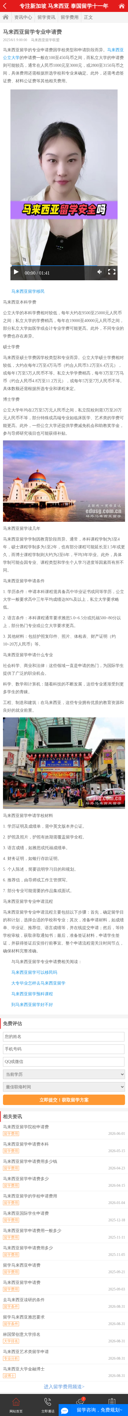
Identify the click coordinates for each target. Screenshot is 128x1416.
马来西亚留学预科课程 (32, 994)
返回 (4, 6)
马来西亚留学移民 (28, 291)
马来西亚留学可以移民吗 (34, 972)
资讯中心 (23, 17)
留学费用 (70, 17)
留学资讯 (46, 17)
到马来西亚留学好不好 (32, 1004)
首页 (121, 5)
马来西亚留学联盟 (45, 40)
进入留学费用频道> (64, 1386)
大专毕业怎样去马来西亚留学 (38, 983)
